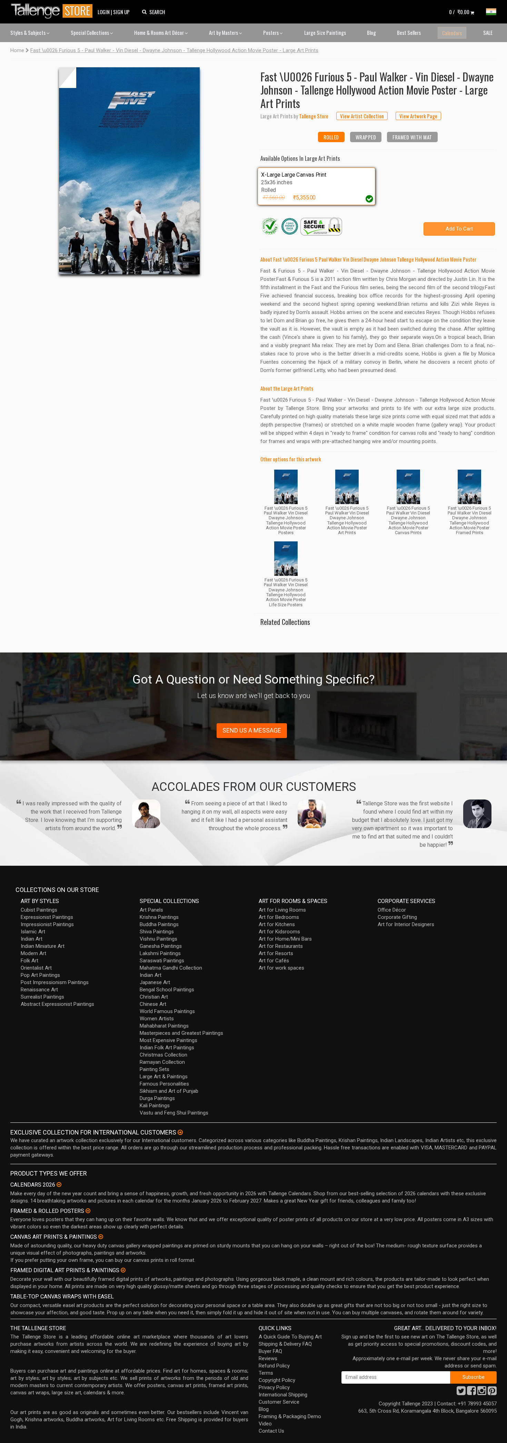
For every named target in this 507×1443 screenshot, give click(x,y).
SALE (488, 32)
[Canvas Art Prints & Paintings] (100, 1236)
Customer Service (279, 1402)
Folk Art (29, 961)
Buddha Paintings (159, 924)
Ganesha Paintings (161, 946)
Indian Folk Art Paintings (167, 1047)
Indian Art (31, 939)
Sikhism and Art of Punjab (169, 1091)
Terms (266, 1373)
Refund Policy (274, 1366)
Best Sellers (409, 32)
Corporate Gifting (397, 917)
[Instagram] (481, 1393)
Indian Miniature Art (42, 946)
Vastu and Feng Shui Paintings (174, 1113)
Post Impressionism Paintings (55, 982)
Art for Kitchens (277, 924)
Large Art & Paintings (164, 1076)
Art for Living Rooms (282, 910)
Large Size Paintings (325, 32)
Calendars (452, 33)
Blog (371, 32)
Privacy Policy (274, 1387)
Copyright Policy (277, 1380)
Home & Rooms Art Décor (159, 32)
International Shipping (283, 1395)
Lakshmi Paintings (160, 953)
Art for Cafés (274, 961)
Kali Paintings (155, 1105)
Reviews (268, 1358)
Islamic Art (33, 932)
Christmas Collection (163, 1055)
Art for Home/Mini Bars (285, 939)
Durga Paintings (157, 1098)
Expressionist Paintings (47, 917)
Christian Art (154, 997)
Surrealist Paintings (42, 997)
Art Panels (151, 910)
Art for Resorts (276, 953)
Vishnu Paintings (158, 939)
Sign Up (121, 12)
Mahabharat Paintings (164, 1026)
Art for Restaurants (281, 946)
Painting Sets (154, 1069)
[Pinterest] (492, 1393)
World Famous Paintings (167, 1011)
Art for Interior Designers (406, 924)
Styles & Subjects (28, 32)
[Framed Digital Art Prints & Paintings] (123, 1270)
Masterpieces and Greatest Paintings (181, 1033)
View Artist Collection (362, 116)
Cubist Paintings (39, 910)
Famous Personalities (164, 1084)
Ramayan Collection (162, 1062)
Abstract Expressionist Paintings (57, 1004)
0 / (459, 12)
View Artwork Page (418, 116)
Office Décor (392, 910)
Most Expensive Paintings (168, 1040)
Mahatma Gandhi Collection (171, 968)
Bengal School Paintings (167, 989)
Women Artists (157, 1018)
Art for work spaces (281, 968)
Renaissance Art (39, 989)
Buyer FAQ (270, 1351)
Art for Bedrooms (279, 917)
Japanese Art (155, 982)
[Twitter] (461, 1393)
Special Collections (90, 32)
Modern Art (33, 953)
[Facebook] (471, 1393)
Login (104, 12)
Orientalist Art (36, 968)
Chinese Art (153, 1004)
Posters (271, 32)
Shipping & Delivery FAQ (285, 1344)
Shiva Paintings (157, 932)
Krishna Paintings (159, 917)
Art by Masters (224, 32)
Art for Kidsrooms (279, 932)
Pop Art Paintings (40, 975)
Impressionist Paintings (47, 924)
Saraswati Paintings (162, 961)
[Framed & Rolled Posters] (88, 1211)
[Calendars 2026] (59, 1184)
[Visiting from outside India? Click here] (180, 1132)
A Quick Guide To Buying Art (290, 1337)
